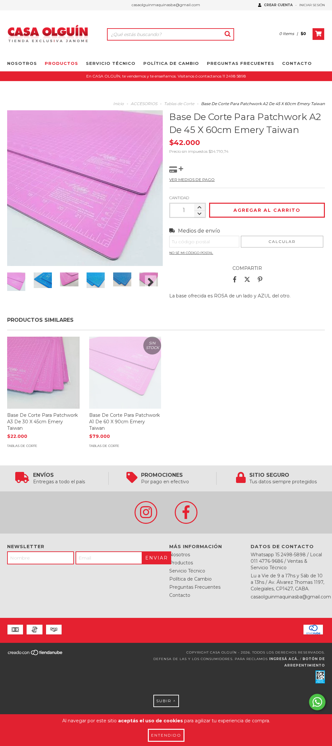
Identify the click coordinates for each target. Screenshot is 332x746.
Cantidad (179, 197)
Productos (61, 63)
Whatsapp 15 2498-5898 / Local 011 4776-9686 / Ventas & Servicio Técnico (286, 561)
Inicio (118, 103)
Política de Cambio (171, 63)
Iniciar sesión (312, 5)
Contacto (297, 63)
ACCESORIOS (144, 103)
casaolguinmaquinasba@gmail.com (166, 4)
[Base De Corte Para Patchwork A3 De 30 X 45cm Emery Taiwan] (43, 373)
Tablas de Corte (179, 103)
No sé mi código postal (191, 253)
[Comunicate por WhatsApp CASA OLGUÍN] (317, 702)
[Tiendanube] (35, 655)
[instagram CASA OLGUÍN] (146, 512)
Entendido (166, 735)
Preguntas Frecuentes (240, 63)
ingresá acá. (284, 659)
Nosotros (22, 63)
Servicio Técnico (111, 63)
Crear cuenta (278, 5)
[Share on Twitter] (247, 279)
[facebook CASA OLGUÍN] (186, 512)
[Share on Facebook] (235, 279)
